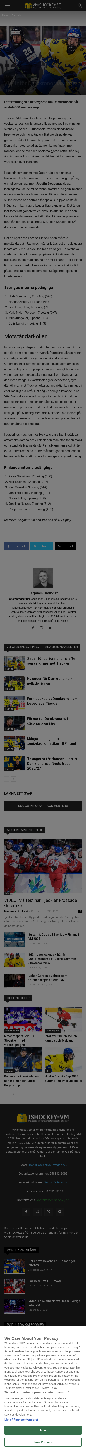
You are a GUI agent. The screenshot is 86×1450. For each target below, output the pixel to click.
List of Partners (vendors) (21, 1419)
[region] (43, 1388)
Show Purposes (43, 1442)
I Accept (43, 1430)
